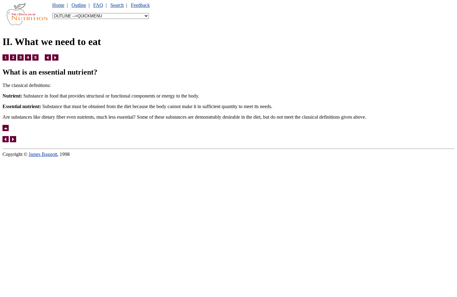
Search (117, 5)
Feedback (140, 5)
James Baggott (43, 154)
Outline (79, 5)
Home (58, 5)
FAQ (98, 5)
